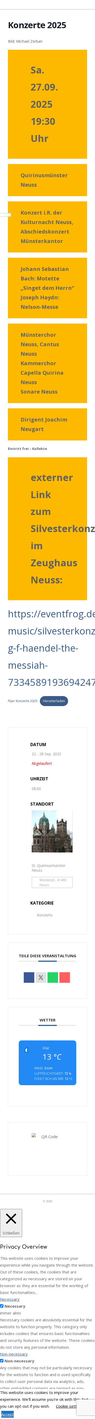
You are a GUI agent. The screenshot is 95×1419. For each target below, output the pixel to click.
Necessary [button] (10, 1299)
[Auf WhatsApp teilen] (53, 977)
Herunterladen (54, 701)
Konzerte (45, 914)
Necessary (14, 1306)
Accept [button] (7, 1414)
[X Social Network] (41, 977)
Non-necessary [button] (14, 1354)
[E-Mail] (64, 977)
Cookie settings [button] (70, 1406)
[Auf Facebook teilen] (29, 977)
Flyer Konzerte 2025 (22, 701)
